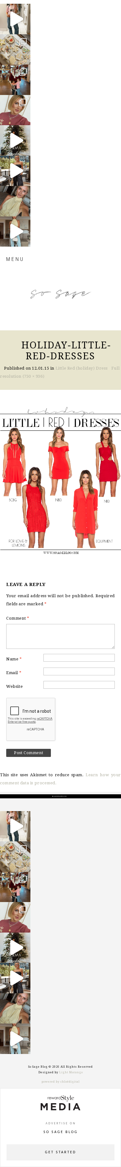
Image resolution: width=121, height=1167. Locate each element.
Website (14, 686)
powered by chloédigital (61, 1081)
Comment (17, 618)
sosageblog (15, 9)
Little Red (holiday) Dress (82, 368)
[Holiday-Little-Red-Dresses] (60, 478)
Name (14, 659)
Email (13, 672)
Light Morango (71, 1072)
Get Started (60, 1152)
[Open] (15, 19)
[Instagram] (24, 26)
